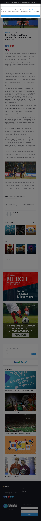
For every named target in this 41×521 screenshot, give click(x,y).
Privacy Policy (19, 5)
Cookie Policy (27, 5)
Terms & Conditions (10, 5)
